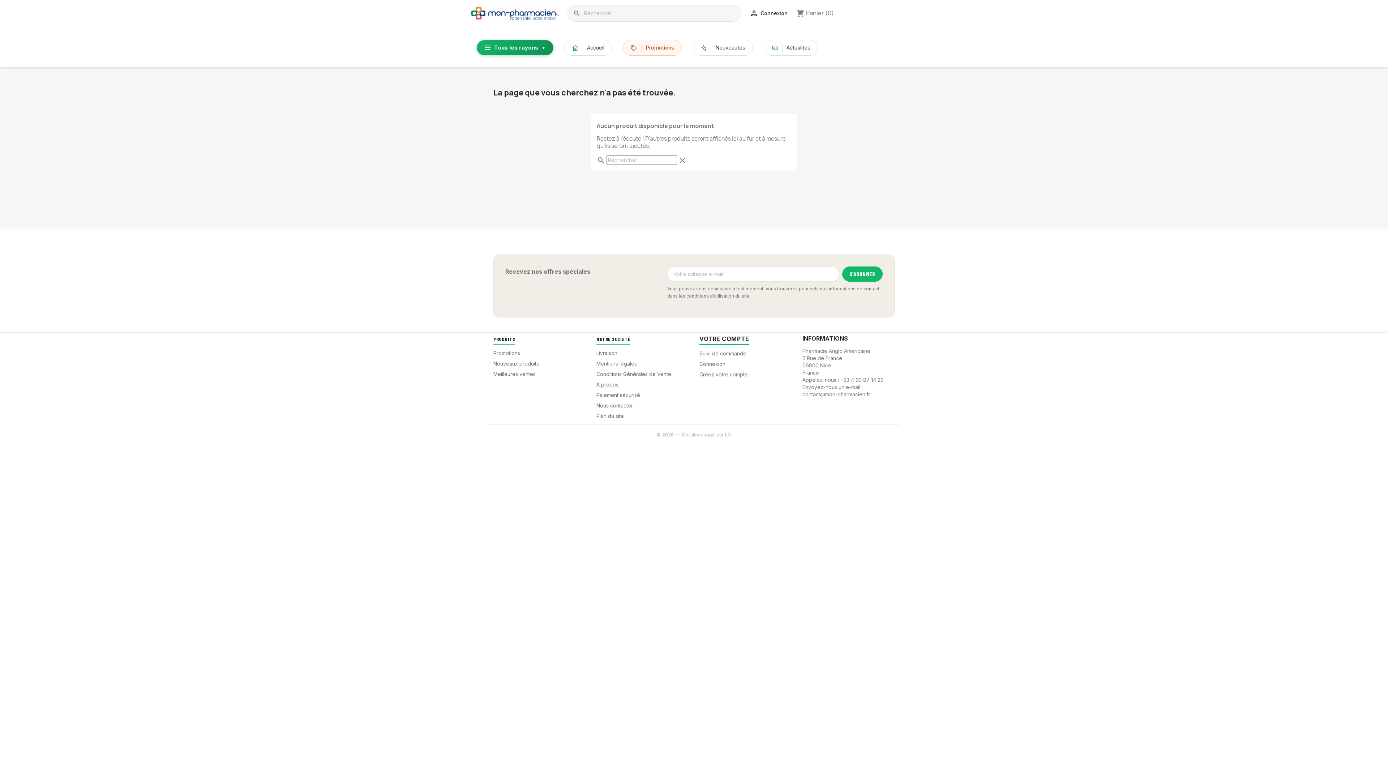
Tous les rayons (519, 47)
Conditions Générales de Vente (633, 374)
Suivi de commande (722, 353)
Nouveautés (730, 47)
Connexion (712, 364)
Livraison (606, 353)
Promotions (660, 47)
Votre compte (724, 338)
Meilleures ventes (514, 374)
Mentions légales (616, 363)
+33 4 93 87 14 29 (862, 380)
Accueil (595, 47)
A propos (607, 384)
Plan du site (610, 416)
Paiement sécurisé (618, 395)
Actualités (798, 47)
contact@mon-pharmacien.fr (836, 394)
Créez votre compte (723, 374)
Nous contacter (614, 405)
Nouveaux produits (516, 363)
